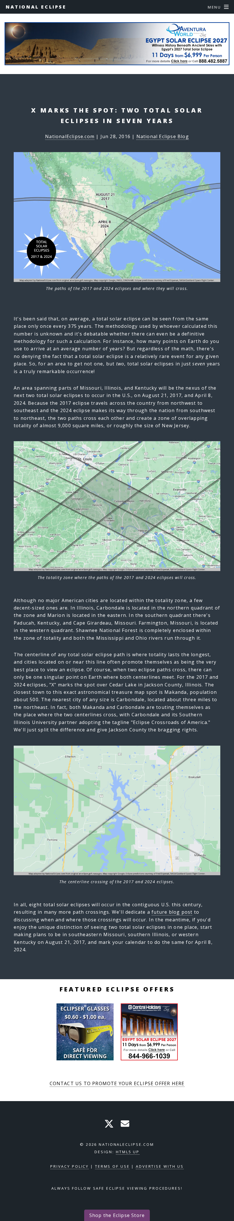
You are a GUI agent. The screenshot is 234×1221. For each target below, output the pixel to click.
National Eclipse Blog (162, 136)
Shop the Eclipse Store (117, 1215)
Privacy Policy (69, 1166)
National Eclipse (36, 7)
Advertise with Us (160, 1166)
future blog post (172, 912)
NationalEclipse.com (69, 136)
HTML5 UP (128, 1151)
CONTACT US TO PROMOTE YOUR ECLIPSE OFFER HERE (117, 1083)
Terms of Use (112, 1166)
